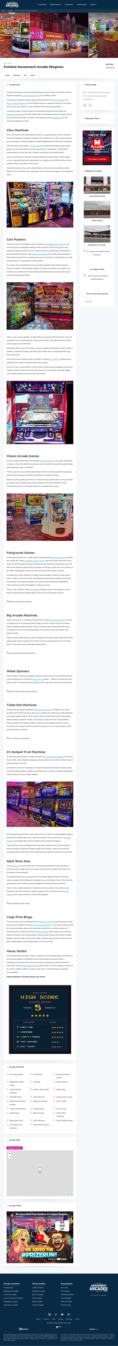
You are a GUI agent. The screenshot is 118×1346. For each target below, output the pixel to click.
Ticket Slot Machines (18, 1109)
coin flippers (55, 359)
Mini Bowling (66, 1305)
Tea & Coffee (61, 1101)
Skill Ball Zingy (16, 1097)
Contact (46, 1319)
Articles (93, 4)
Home (7, 75)
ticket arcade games (57, 620)
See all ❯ (89, 301)
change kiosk (43, 931)
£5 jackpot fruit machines (54, 756)
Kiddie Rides (15, 1113)
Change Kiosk (38, 1109)
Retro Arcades (37, 1294)
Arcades (9, 63)
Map (25, 75)
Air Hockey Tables (16, 1074)
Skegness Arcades (14, 1148)
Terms (77, 1319)
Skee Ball (36, 1082)
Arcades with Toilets (41, 1089)
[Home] (13, 4)
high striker (33, 589)
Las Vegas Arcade (97, 269)
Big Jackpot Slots (16, 1120)
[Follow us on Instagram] (56, 1314)
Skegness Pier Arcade (97, 245)
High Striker (61, 1089)
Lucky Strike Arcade (97, 196)
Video (32, 75)
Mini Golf (64, 1288)
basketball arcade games (34, 560)
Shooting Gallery (67, 1294)
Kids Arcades (37, 1301)
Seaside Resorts (55, 4)
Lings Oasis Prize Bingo (31, 95)
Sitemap (69, 1319)
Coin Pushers (61, 1109)
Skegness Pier (59, 100)
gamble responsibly (48, 1335)
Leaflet (71, 1193)
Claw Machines (39, 1097)
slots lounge (15, 866)
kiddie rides (57, 117)
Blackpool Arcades (11, 1291)
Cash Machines (39, 1120)
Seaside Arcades (38, 1291)
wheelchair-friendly (14, 114)
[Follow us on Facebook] (49, 1314)
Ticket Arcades (38, 1305)
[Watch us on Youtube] (62, 1314)
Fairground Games (40, 1101)
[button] (40, 1170)
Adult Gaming (82, 4)
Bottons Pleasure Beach (16, 103)
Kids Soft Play (66, 1301)
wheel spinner (37, 679)
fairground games (58, 557)
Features (16, 75)
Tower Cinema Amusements (97, 294)
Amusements (69, 4)
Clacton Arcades (10, 1294)
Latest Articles (37, 1288)
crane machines (35, 146)
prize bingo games (46, 921)
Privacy (60, 1319)
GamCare (13, 1340)
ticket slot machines (43, 709)
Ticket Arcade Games (41, 1125)
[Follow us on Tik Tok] (68, 1314)
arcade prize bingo (39, 254)
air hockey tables (46, 461)
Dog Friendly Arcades (64, 1120)
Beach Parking (38, 1113)
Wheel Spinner (62, 1082)
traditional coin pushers (56, 244)
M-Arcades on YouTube (97, 159)
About (38, 1319)
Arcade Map (42, 4)
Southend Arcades (11, 1305)
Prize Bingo (37, 1074)
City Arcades (37, 1298)
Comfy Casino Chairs (64, 1097)
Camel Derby (66, 1298)
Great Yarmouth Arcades (13, 1298)
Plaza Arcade (97, 220)
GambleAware (7, 1340)
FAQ (53, 1319)
